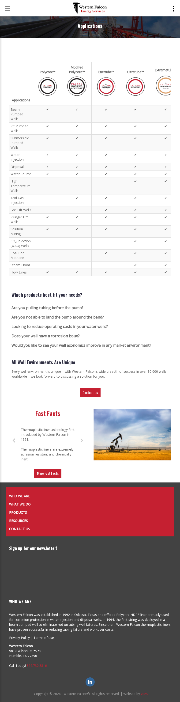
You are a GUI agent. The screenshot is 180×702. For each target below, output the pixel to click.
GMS (144, 693)
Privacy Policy (19, 637)
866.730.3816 (37, 665)
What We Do (20, 504)
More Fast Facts (48, 473)
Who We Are (19, 496)
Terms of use (44, 637)
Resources (18, 520)
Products (18, 512)
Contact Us (90, 392)
